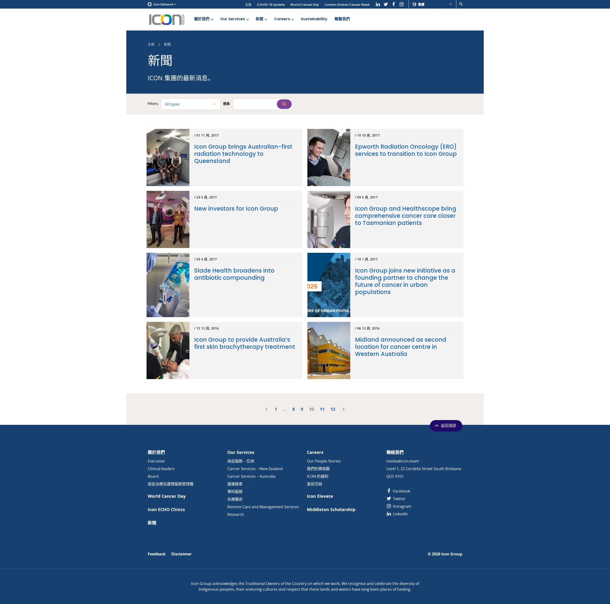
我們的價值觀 (318, 468)
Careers (282, 19)
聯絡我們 (395, 452)
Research (235, 514)
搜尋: (227, 104)
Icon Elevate (320, 496)
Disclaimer (181, 554)
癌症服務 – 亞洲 (240, 461)
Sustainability (314, 19)
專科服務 (235, 491)
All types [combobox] (172, 104)
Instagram (401, 506)
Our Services (232, 19)
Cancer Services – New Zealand (255, 468)
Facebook (401, 491)
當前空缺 (314, 484)
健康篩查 (235, 484)
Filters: (153, 104)
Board (153, 476)
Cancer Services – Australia (251, 476)
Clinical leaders (161, 468)
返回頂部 (448, 425)
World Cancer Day (304, 4)
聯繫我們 (342, 19)
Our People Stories (324, 461)
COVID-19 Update (271, 4)
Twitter (399, 498)
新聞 (259, 19)
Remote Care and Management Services (263, 506)
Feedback (157, 554)
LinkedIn (400, 514)
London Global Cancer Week (347, 4)
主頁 (248, 4)
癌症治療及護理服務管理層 (170, 484)
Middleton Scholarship (331, 509)
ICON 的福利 (317, 476)
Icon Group (451, 554)
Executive (156, 461)
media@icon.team (402, 461)
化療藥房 (235, 499)
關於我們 (201, 19)
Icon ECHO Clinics (166, 509)
